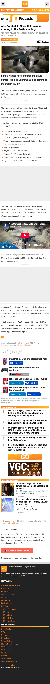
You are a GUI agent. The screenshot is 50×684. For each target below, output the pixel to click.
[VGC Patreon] (32, 10)
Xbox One (30, 90)
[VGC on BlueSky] (40, 10)
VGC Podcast (6, 615)
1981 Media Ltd (16, 567)
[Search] (47, 4)
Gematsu (4, 635)
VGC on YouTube (8, 621)
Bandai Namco (17, 123)
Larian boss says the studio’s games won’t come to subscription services (32, 486)
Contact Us (5, 597)
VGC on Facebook (8, 609)
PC (39, 90)
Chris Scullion (43, 42)
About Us (5, 588)
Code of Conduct (8, 594)
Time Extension (7, 659)
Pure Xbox (5, 647)
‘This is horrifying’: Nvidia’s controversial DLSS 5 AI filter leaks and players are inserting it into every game (27, 413)
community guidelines (11, 523)
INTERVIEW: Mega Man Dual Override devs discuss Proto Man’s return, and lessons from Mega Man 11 (27, 447)
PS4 (23, 90)
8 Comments (44, 496)
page (40, 537)
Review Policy (6, 603)
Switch (7, 97)
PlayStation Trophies (9, 644)
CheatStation (6, 629)
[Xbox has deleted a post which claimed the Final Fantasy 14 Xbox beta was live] (7, 505)
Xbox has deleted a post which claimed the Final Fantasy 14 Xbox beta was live (32, 501)
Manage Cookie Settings (11, 585)
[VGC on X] (37, 10)
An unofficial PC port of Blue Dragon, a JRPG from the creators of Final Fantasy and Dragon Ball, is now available (27, 430)
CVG (3, 632)
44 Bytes (16, 666)
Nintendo (40, 310)
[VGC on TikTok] (45, 10)
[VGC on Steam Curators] (48, 10)
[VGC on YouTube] (42, 10)
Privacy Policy (6, 600)
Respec (4, 656)
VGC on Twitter (7, 618)
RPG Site (4, 653)
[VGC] (25, 4)
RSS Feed (4, 606)
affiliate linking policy (24, 345)
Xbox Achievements (9, 661)
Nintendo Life (6, 641)
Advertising (5, 591)
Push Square (6, 650)
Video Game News (10, 39)
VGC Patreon (6, 612)
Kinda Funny (6, 638)
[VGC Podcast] (34, 10)
